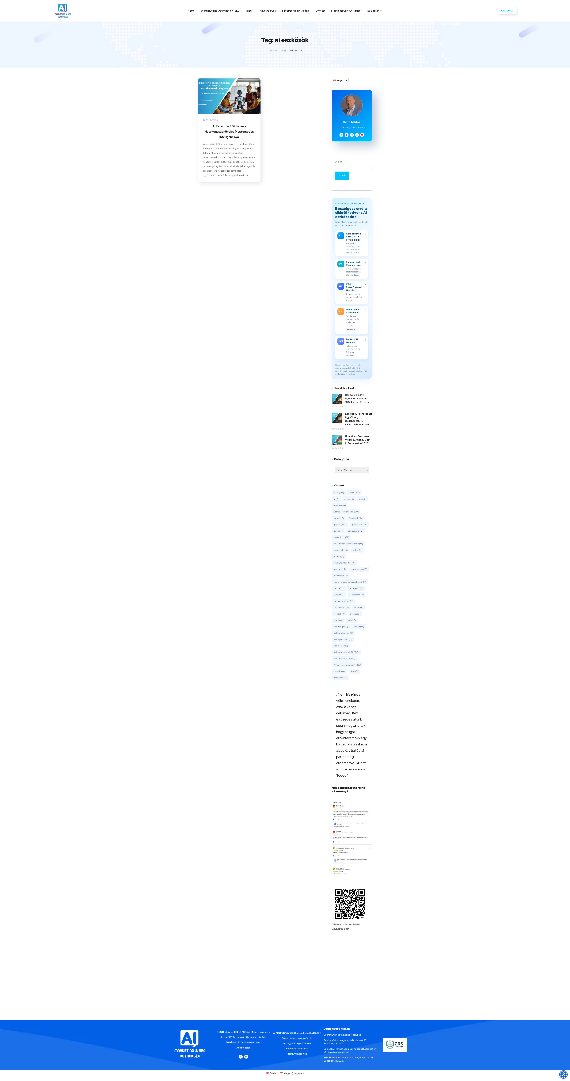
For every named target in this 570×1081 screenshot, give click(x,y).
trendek (339, 613)
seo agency (355, 588)
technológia (341, 607)
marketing (341, 537)
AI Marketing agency (259, 1032)
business (340, 505)
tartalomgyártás (343, 601)
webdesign (341, 626)
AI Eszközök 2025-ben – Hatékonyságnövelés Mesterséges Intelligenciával (229, 131)
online (357, 550)
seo (338, 588)
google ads (359, 524)
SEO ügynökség (300, 1033)
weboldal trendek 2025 (346, 652)
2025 (339, 492)
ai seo (349, 499)
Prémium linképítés (297, 1053)
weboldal (341, 645)
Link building (355, 531)
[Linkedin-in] (246, 1057)
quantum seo (359, 569)
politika (339, 556)
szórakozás (356, 594)
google (340, 524)
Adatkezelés (243, 1047)
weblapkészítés (343, 639)
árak (354, 671)
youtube (340, 671)
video (338, 620)
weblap (358, 626)
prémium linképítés (344, 562)
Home (191, 10)
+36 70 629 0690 (251, 1042)
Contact (320, 10)
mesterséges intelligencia (348, 543)
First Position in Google (295, 10)
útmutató (340, 677)
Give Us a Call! (268, 10)
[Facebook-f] (241, 1057)
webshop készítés (344, 658)
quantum (340, 569)
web (352, 620)
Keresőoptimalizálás (297, 1048)
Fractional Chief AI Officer (346, 10)
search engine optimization (350, 582)
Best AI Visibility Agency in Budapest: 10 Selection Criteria (357, 398)
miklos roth (341, 550)
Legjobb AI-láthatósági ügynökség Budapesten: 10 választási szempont (358, 419)
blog (362, 499)
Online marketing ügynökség (296, 1038)
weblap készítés (343, 633)
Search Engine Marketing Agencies (342, 1034)
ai (336, 499)
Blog (249, 10)
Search (338, 161)
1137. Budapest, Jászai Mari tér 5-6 (247, 1037)
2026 (354, 492)
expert (339, 518)
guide (338, 531)
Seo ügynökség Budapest (297, 1043)
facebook (355, 518)
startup (339, 594)
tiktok (359, 607)
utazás (355, 613)
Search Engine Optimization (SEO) (220, 10)
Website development (347, 665)
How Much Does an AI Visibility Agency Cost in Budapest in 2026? (357, 440)
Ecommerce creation (346, 511)
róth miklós (341, 575)
